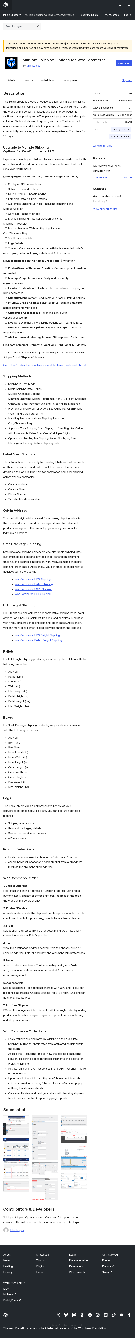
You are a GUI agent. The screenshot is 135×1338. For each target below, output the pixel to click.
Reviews (28, 80)
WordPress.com (14, 1283)
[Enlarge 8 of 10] (82, 1133)
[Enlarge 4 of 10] (53, 1120)
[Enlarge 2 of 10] (25, 1142)
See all (128, 177)
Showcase (42, 1254)
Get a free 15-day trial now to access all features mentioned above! (44, 365)
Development (70, 80)
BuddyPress (12, 1300)
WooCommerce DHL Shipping (33, 594)
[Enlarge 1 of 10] (25, 1120)
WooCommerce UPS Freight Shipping (37, 635)
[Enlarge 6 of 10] (53, 1182)
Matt (8, 1288)
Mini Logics (33, 65)
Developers (76, 1266)
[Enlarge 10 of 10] (82, 1177)
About (7, 1254)
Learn (72, 1254)
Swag (107, 1272)
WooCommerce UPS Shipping (33, 579)
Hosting (8, 1266)
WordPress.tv (79, 1272)
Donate (108, 1266)
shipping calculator (121, 129)
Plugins (40, 1266)
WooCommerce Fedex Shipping (34, 584)
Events (106, 1260)
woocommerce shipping (120, 136)
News (6, 1260)
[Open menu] (129, 5)
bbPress (10, 1294)
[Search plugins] (38, 26)
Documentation (78, 1260)
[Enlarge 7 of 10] (82, 1120)
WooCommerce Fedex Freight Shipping (38, 640)
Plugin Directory (12, 14)
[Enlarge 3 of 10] (25, 1185)
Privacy (7, 1272)
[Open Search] (119, 5)
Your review (100, 177)
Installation (47, 80)
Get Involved (110, 1254)
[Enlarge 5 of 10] (53, 1166)
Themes (41, 1260)
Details (11, 80)
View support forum (105, 209)
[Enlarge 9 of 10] (82, 1150)
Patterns (41, 1272)
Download (124, 63)
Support (127, 80)
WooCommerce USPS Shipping (33, 589)
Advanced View (102, 145)
